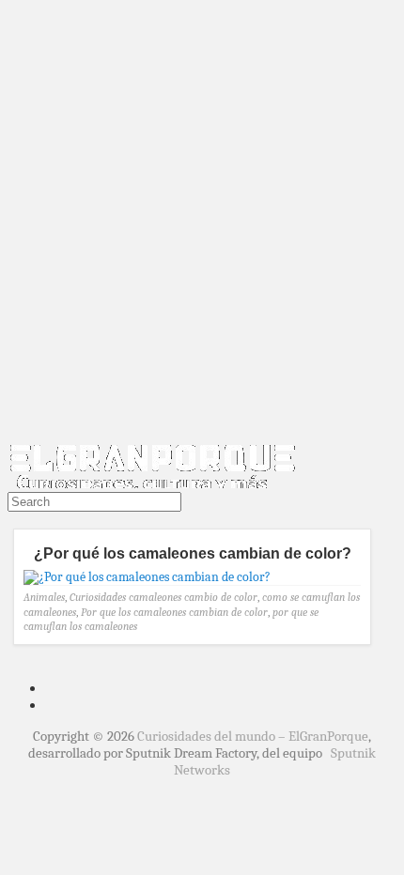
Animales (44, 597)
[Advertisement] (202, 223)
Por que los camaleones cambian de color (174, 612)
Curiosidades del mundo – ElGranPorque (252, 736)
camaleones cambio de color (193, 597)
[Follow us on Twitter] (11, 520)
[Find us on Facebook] (19, 520)
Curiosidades (98, 597)
